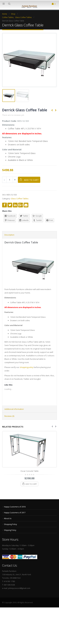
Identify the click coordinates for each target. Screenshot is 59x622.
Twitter (9, 205)
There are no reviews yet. (13, 115)
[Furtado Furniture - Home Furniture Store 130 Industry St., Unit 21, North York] (29, 6)
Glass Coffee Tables (19, 198)
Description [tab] (9, 234)
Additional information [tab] (14, 409)
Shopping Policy (10, 524)
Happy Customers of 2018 (14, 507)
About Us (7, 518)
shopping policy (26, 367)
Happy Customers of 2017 (14, 512)
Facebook (4, 205)
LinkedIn (15, 205)
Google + (20, 205)
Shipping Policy (10, 530)
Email (26, 205)
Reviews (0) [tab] (9, 416)
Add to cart (31, 180)
